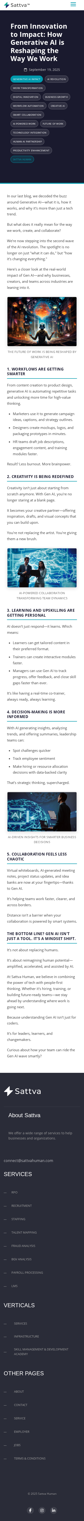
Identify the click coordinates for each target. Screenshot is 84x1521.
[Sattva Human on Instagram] (42, 1510)
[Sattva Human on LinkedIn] (53, 1510)
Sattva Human (47, 1494)
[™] (15, 5)
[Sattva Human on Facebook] (30, 1510)
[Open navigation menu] (75, 5)
